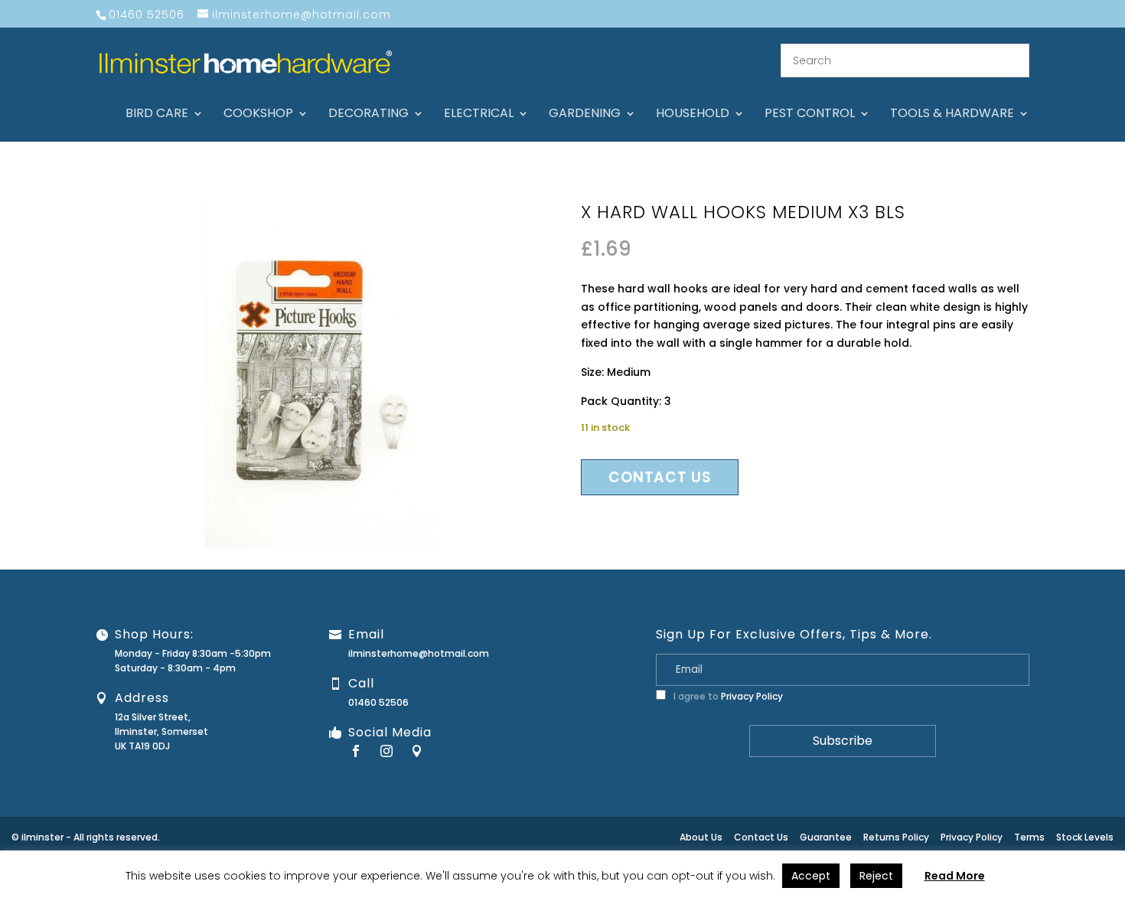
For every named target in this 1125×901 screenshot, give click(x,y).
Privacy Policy (752, 696)
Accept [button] (810, 875)
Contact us (659, 477)
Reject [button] (876, 875)
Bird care (157, 115)
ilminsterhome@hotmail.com (418, 653)
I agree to (727, 696)
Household (692, 115)
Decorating (368, 115)
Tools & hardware (952, 115)
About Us (701, 837)
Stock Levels (1085, 837)
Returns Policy (896, 837)
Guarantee (826, 837)
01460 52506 (378, 702)
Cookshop (258, 115)
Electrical (479, 115)
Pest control (810, 115)
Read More (954, 875)
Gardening (585, 115)
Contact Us (761, 837)
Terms (1029, 837)
